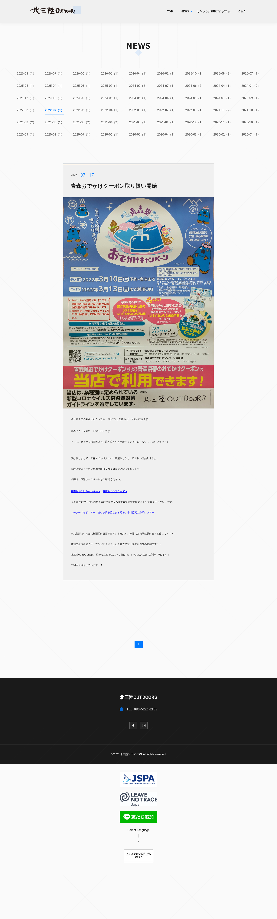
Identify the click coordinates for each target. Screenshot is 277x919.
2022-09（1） (250, 98)
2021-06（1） (54, 122)
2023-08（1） (110, 98)
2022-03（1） (138, 110)
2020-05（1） (138, 134)
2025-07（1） (250, 73)
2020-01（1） (250, 134)
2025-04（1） (54, 86)
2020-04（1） (166, 134)
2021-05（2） (82, 122)
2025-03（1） (82, 86)
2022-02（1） (166, 110)
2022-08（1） (26, 110)
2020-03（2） (194, 134)
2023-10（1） (54, 98)
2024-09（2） (138, 86)
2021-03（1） (138, 122)
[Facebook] (133, 725)
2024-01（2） (250, 86)
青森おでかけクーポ (114, 491)
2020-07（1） (82, 134)
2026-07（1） (54, 73)
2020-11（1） (222, 122)
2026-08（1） (26, 73)
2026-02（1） (166, 73)
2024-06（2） (194, 86)
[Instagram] (144, 725)
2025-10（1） (194, 73)
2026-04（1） (138, 73)
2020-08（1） (54, 134)
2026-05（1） (110, 73)
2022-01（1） (194, 110)
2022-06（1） (82, 110)
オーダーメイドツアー (83, 512)
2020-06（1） (110, 134)
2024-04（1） (222, 86)
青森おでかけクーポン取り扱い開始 (114, 186)
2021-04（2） (110, 122)
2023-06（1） (138, 98)
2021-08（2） (26, 122)
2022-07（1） (54, 110)
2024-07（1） (166, 86)
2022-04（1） (110, 110)
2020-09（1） (26, 134)
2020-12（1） (194, 122)
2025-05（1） (26, 86)
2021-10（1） (250, 110)
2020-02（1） (222, 134)
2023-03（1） (194, 98)
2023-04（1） (166, 98)
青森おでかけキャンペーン (85, 491)
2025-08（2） (222, 73)
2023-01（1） (222, 98)
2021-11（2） (222, 110)
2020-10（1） (250, 122)
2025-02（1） (110, 86)
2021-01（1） (166, 122)
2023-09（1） (82, 98)
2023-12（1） (26, 98)
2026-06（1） (82, 73)
